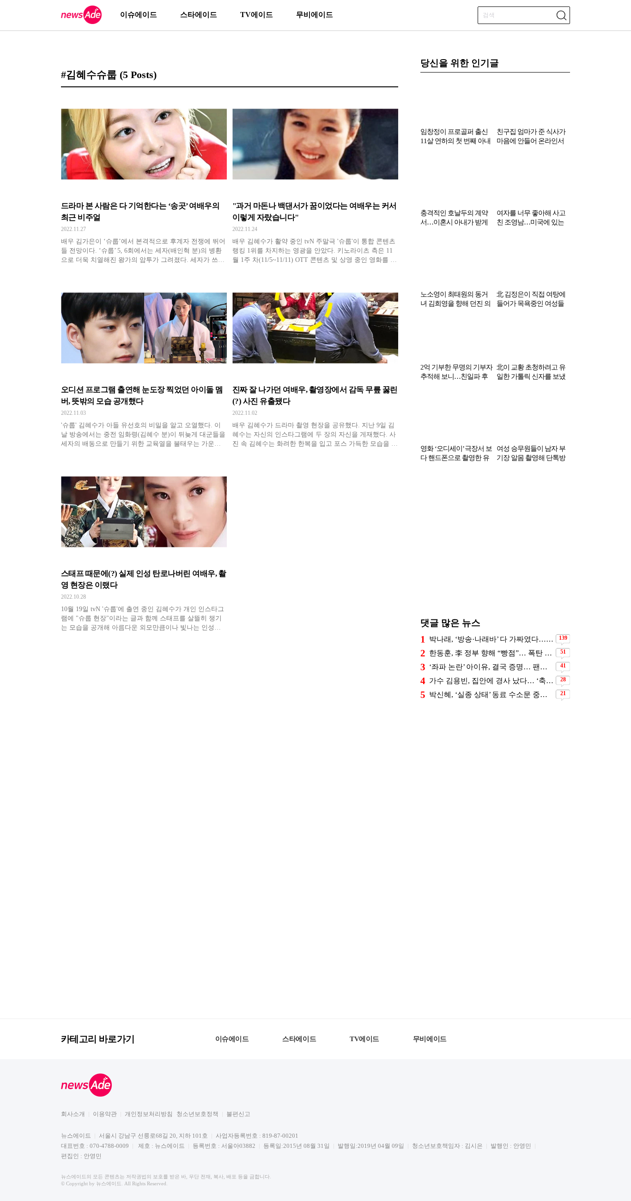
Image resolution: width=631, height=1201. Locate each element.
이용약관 (105, 1113)
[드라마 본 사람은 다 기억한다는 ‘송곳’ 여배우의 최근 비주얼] (144, 181)
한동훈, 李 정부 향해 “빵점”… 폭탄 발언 (491, 653)
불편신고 (238, 1113)
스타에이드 (198, 14)
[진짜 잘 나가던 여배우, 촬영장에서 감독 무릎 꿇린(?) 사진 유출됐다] (315, 364)
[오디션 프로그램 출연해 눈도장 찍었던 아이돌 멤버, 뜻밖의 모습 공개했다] (144, 364)
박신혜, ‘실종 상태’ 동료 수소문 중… (488, 694)
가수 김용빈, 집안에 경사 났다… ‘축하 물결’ (491, 681)
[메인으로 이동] (81, 22)
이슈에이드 (138, 14)
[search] (561, 15)
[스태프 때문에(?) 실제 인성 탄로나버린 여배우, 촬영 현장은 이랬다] (144, 548)
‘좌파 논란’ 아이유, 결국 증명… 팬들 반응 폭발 (491, 667)
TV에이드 (256, 14)
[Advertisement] (495, 544)
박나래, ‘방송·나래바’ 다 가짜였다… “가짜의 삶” (491, 639)
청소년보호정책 (197, 1113)
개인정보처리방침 (149, 1113)
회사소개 (73, 1113)
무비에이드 (314, 14)
